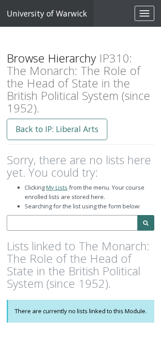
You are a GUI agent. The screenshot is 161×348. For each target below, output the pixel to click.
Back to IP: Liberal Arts (57, 129)
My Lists (57, 187)
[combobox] (72, 223)
